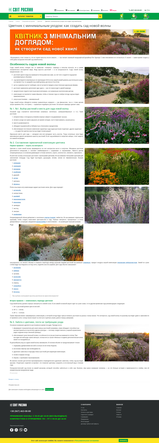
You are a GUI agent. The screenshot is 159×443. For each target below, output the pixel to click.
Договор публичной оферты (90, 424)
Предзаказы (60, 10)
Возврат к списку (14, 379)
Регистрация (85, 421)
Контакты (105, 10)
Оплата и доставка (87, 412)
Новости (119, 414)
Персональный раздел (17, 425)
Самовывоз (96, 10)
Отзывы (118, 417)
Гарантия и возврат (87, 414)
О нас (82, 408)
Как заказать (71, 10)
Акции (114, 10)
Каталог (118, 410)
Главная (118, 408)
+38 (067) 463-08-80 (20, 411)
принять (123, 440)
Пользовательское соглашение (87, 440)
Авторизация (49, 389)
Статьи (118, 412)
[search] (100, 16)
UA (145, 10)
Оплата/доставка (84, 10)
